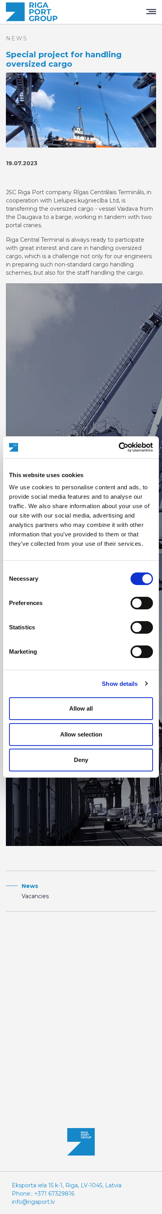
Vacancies (35, 896)
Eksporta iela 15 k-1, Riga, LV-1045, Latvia (67, 1185)
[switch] (142, 603)
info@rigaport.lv (33, 1201)
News (30, 886)
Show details (120, 683)
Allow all (81, 708)
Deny (81, 759)
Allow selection (81, 734)
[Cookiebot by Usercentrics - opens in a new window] (118, 447)
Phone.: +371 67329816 (43, 1193)
